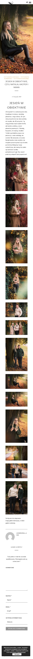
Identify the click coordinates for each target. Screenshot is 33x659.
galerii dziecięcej (14, 521)
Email (8, 607)
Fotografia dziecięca (11, 77)
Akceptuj (17, 654)
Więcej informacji (21, 652)
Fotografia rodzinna (21, 78)
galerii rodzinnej (10, 523)
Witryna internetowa (14, 618)
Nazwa (9, 596)
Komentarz (10, 567)
